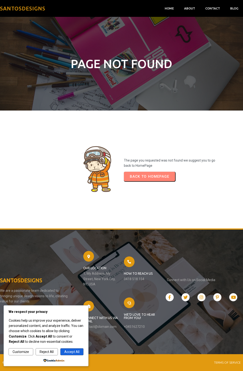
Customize (21, 352)
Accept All (71, 352)
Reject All (47, 352)
